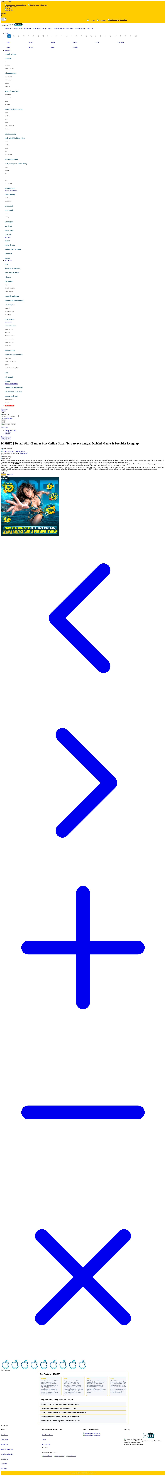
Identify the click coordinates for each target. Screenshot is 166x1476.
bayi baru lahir (9, 198)
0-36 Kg (7, 217)
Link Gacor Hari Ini (7, 1454)
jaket (6, 151)
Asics (8, 47)
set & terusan (8, 80)
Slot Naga (4, 1468)
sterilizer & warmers (12, 268)
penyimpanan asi (9, 311)
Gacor (44, 1439)
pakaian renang (10, 134)
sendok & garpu (9, 291)
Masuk (3, 411)
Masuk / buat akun (10, 430)
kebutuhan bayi (10, 73)
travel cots (8, 226)
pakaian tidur (8, 76)
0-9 (136, 36)
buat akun (8, 432)
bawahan (7, 116)
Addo (8, 42)
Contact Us (123, 20)
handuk (7, 381)
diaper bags (9, 230)
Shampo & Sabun (9, 335)
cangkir (7, 285)
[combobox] (10, 416)
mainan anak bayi (11, 396)
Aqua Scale (120, 42)
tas (5, 61)
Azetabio (75, 47)
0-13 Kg (7, 213)
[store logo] (15, 25)
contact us (90, 28)
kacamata (7, 65)
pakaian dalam (8, 154)
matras (7, 258)
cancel (3, 420)
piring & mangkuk (10, 288)
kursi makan (9, 319)
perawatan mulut (9, 342)
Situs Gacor (4, 1435)
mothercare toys (9, 399)
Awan (52, 47)
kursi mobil (9, 210)
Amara (97, 42)
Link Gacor (4, 1439)
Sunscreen (7, 332)
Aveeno (31, 47)
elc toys (7, 402)
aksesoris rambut (9, 68)
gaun (6, 119)
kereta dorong (10, 194)
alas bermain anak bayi (13, 392)
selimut (7, 241)
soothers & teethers (12, 273)
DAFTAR (103, 20)
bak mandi (9, 377)
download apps (21, 5)
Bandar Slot (4, 1444)
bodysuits (7, 86)
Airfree (53, 42)
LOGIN (92, 20)
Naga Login (4, 1459)
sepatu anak (8, 98)
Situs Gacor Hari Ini (7, 1449)
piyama (7, 83)
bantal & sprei (10, 245)
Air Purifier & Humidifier (12, 368)
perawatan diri (8, 345)
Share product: (5, 476)
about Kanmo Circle (25, 28)
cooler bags (8, 314)
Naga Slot (4, 1463)
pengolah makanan (12, 296)
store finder (69, 28)
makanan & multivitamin (14, 300)
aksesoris (7, 129)
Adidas (31, 42)
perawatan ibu (10, 350)
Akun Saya (4, 409)
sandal (6, 101)
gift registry (43, 5)
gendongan (9, 222)
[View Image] (5, 1368)
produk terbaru (10, 54)
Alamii (75, 42)
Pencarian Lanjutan (6, 418)
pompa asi (7, 308)
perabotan (8, 254)
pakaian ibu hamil (11, 159)
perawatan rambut (9, 339)
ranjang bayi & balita (13, 249)
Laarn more (23, 453)
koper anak (9, 206)
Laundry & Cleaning (10, 361)
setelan (6, 122)
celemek (8, 277)
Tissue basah (8, 358)
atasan (6, 112)
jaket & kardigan (9, 125)
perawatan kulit (9, 329)
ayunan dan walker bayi (14, 387)
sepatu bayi (8, 94)
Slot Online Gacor (47, 1435)
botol (6, 264)
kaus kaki (7, 104)
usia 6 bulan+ (8, 201)
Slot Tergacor (46, 1444)
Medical (7, 364)
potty (6, 373)
